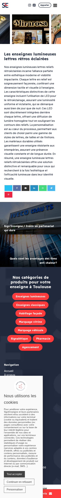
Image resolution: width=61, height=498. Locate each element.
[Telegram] (51, 188)
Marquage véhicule (30, 330)
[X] (8, 188)
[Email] (25, 188)
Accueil (8, 371)
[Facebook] (17, 188)
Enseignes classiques (30, 305)
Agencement (30, 347)
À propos (9, 375)
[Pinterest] (8, 195)
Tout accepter (14, 474)
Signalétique (19, 338)
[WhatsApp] (43, 188)
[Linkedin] (34, 188)
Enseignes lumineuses (30, 296)
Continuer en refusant (19, 482)
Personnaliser (15, 489)
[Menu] (55, 5)
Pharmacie (43, 338)
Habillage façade (30, 313)
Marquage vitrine (30, 321)
